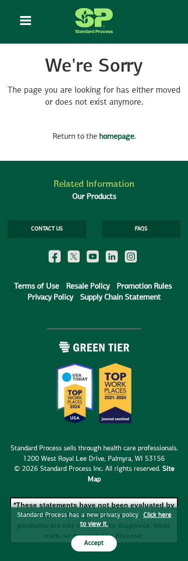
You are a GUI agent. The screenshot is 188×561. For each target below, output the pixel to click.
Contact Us (47, 229)
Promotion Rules (144, 287)
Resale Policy (88, 287)
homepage (116, 137)
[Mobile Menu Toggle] (26, 22)
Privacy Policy (50, 298)
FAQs (141, 229)
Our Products (94, 197)
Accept (94, 543)
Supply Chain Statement (120, 298)
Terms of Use (36, 287)
